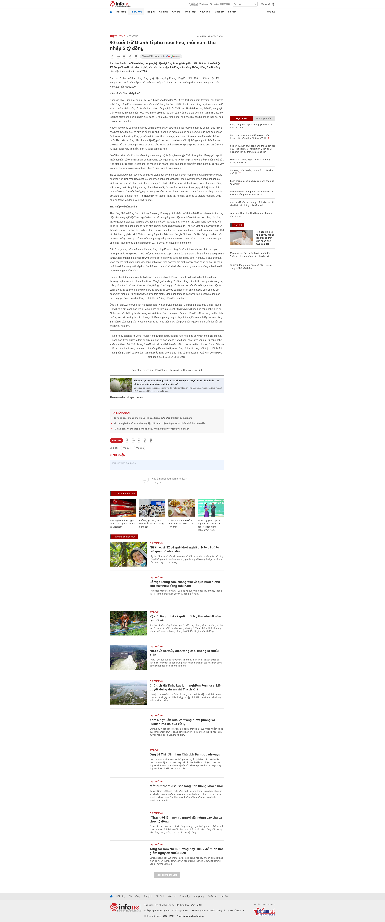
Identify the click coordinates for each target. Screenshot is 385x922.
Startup (133, 36)
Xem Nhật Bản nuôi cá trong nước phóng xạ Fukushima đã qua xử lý (182, 722)
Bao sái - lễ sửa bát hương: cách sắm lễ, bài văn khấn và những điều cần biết (252, 204)
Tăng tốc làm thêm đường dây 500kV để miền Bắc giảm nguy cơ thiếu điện (186, 851)
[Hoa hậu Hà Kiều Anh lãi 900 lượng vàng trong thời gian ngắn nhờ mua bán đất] (241, 237)
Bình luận (116, 440)
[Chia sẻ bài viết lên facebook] (112, 56)
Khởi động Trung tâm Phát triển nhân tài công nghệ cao (151, 523)
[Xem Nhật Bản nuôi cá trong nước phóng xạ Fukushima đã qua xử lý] (128, 727)
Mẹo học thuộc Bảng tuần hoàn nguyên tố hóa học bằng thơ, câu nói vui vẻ (251, 193)
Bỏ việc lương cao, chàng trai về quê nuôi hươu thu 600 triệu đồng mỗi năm (185, 584)
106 (239, 173)
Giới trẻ (176, 11)
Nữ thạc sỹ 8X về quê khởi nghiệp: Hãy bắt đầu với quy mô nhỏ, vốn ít (184, 549)
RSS (273, 11)
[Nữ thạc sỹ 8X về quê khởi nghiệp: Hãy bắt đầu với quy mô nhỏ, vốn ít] (128, 554)
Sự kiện (232, 11)
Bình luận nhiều (264, 118)
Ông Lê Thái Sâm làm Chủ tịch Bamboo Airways (185, 754)
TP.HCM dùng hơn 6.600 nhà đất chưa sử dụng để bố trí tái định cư (251, 267)
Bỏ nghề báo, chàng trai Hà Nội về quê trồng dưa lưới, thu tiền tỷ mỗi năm (153, 417)
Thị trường (136, 11)
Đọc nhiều (241, 118)
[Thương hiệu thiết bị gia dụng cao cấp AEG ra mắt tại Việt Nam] (123, 508)
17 (267, 138)
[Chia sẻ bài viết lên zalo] (118, 56)
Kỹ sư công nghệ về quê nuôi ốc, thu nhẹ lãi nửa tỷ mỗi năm (185, 618)
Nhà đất (238, 225)
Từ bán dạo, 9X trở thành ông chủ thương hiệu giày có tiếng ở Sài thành (151, 428)
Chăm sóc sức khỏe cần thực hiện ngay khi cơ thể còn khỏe (181, 523)
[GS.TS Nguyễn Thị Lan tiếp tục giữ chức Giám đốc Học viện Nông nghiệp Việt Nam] (211, 508)
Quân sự (219, 11)
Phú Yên (140, 447)
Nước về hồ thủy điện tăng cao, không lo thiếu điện (184, 653)
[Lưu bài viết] (136, 56)
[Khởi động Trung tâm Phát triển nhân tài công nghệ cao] (152, 508)
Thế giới (150, 11)
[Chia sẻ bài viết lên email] (124, 56)
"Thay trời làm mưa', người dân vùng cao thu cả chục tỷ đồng (186, 819)
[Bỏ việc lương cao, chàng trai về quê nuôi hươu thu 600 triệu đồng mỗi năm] (128, 588)
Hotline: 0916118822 (221, 4)
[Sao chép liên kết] (130, 56)
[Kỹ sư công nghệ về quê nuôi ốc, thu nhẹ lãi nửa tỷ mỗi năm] (128, 623)
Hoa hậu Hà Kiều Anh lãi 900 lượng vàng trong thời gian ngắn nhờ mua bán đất (265, 237)
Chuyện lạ (205, 11)
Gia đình (163, 11)
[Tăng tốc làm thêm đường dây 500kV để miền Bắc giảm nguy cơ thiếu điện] (128, 856)
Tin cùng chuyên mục (124, 536)
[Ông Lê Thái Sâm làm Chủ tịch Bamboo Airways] (128, 761)
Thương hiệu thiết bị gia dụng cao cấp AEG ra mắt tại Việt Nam (122, 523)
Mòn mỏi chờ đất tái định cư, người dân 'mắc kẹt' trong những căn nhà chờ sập (250, 254)
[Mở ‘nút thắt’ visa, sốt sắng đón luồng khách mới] (128, 793)
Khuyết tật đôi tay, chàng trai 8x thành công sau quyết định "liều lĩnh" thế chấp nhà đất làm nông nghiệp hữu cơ (176, 382)
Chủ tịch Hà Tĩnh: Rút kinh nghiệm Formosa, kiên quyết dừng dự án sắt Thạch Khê (186, 687)
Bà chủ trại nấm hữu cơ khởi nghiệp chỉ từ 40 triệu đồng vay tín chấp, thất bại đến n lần (159, 423)
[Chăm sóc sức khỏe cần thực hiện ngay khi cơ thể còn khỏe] (181, 508)
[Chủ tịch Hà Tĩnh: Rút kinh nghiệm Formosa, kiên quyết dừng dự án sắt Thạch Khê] (128, 692)
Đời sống (121, 11)
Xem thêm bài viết (167, 875)
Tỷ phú (125, 447)
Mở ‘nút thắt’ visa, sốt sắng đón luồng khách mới (186, 786)
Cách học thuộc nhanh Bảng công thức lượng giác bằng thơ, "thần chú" (249, 137)
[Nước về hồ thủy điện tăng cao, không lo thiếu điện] (128, 657)
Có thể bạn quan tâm (124, 493)
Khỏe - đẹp (190, 11)
